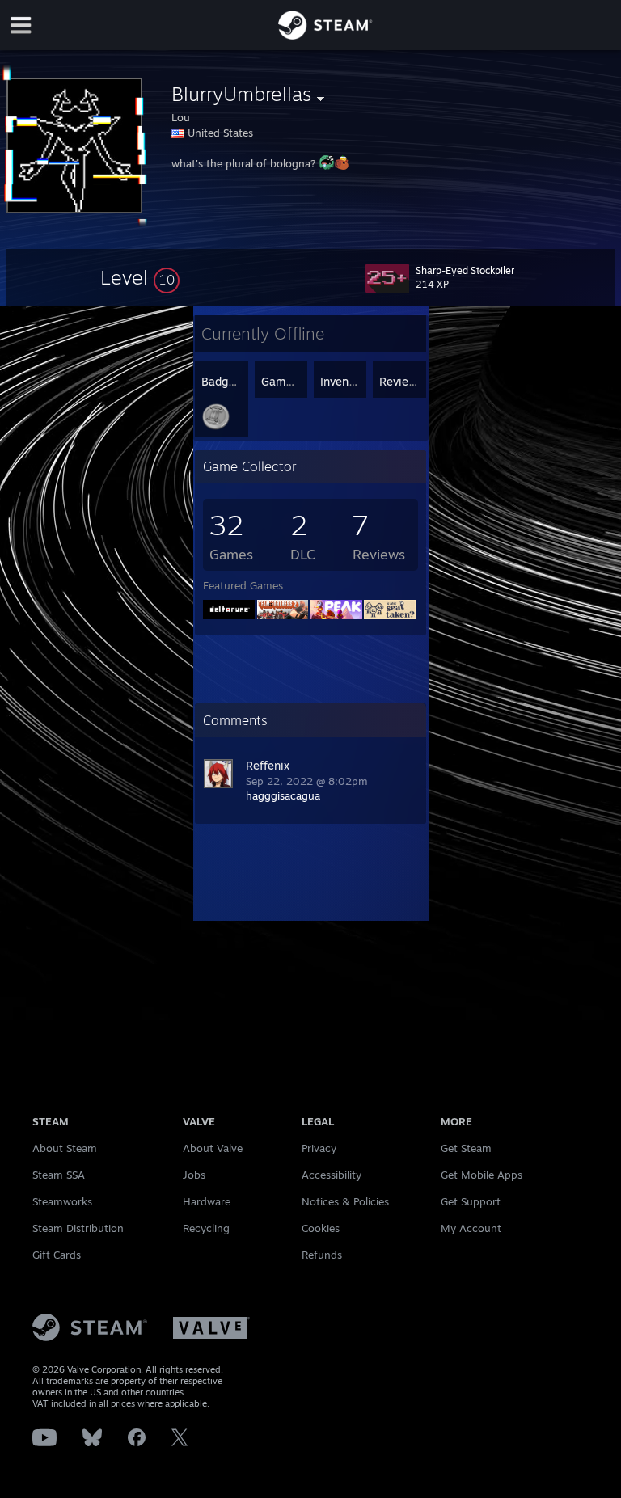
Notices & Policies (345, 1201)
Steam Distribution (78, 1228)
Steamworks (62, 1201)
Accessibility (331, 1174)
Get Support (471, 1201)
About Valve (213, 1147)
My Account (471, 1228)
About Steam (64, 1147)
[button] (140, 277)
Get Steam (466, 1147)
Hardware (206, 1201)
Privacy (319, 1147)
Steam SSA (58, 1174)
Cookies (321, 1228)
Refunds (322, 1254)
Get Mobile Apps (481, 1174)
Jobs (194, 1174)
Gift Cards (56, 1254)
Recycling (206, 1228)
